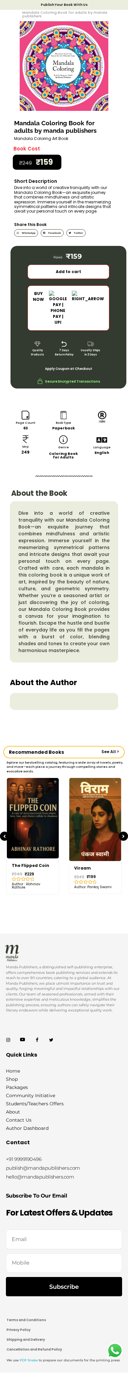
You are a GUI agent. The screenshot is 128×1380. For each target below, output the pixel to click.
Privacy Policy (19, 1329)
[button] (26, 233)
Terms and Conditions (26, 1320)
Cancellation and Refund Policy (34, 1349)
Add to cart (68, 271)
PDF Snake (29, 1360)
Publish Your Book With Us (64, 4)
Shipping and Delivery (26, 1339)
